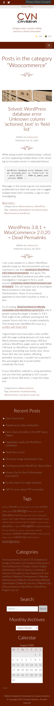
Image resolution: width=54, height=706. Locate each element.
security (7, 526)
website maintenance (25, 533)
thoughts (28, 526)
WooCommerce (11, 213)
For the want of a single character (23, 483)
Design (6, 563)
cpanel (9, 511)
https (11, 519)
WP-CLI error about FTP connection (25, 489)
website (21, 530)
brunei (13, 506)
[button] (38, 2)
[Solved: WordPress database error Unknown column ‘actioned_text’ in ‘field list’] (27, 96)
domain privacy (33, 511)
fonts (30, 515)
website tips (20, 537)
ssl (14, 527)
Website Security (27, 583)
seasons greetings (43, 522)
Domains (16, 563)
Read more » (8, 203)
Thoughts (18, 573)
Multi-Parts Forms (15, 452)
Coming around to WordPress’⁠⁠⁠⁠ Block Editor (28, 466)
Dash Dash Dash (15, 418)
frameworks (42, 515)
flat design (23, 515)
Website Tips (44, 583)
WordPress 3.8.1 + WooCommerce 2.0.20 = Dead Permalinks (27, 232)
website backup (30, 530)
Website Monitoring (28, 580)
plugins (33, 522)
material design (8, 522)
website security (43, 534)
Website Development (25, 576)
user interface (10, 530)
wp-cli (15, 590)
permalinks (14, 391)
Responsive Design (20, 566)
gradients (5, 519)
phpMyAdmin (25, 210)
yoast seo (34, 395)
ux (17, 530)
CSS (31, 560)
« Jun (4, 688)
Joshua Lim (32, 137)
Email (5, 566)
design (22, 511)
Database (40, 560)
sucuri (18, 526)
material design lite (22, 522)
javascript (32, 519)
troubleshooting (39, 210)
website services (7, 537)
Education (43, 563)
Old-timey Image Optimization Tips (24, 459)
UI (3, 530)
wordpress (25, 213)
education (7, 515)
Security (6, 573)
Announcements (11, 560)
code (4, 511)
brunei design (34, 507)
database (13, 210)
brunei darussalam (23, 507)
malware (46, 519)
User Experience (33, 573)
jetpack (40, 519)
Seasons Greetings (34, 570)
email (16, 515)
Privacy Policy (27, 7)
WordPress (40, 206)
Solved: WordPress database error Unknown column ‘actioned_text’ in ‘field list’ (27, 119)
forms (34, 515)
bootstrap (5, 507)
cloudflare (43, 507)
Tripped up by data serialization (22, 425)
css (14, 511)
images (16, 519)
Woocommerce (26, 206)
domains (41, 511)
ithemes (23, 519)
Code (24, 560)
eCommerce (29, 563)
